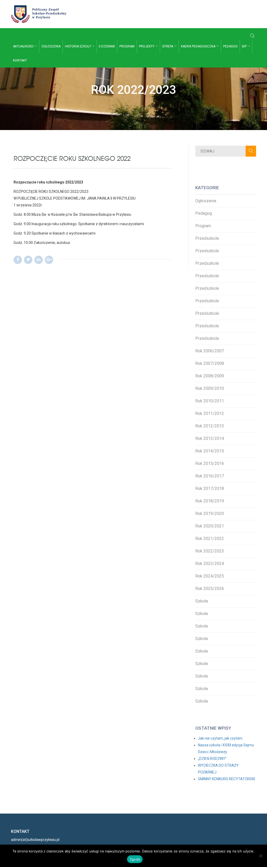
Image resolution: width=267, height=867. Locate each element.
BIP (244, 46)
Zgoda (135, 859)
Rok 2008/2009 (209, 375)
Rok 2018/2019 (209, 501)
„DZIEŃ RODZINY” (212, 759)
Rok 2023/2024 (209, 563)
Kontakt (20, 60)
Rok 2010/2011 (209, 400)
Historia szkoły (78, 46)
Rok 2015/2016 (209, 463)
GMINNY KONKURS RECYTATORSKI (226, 779)
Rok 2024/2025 (209, 576)
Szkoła (201, 601)
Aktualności (23, 46)
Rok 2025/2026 (209, 588)
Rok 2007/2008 (209, 363)
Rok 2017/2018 (209, 488)
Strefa (168, 46)
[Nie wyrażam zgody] (260, 855)
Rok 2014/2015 (209, 450)
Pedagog (230, 46)
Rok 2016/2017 (209, 476)
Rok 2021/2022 (209, 538)
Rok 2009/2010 (209, 388)
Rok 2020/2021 (209, 526)
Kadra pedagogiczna (198, 46)
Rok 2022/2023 (209, 551)
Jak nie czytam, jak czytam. (220, 738)
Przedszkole (207, 238)
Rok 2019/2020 (209, 513)
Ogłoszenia (50, 46)
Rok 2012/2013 (209, 425)
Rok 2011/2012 (209, 413)
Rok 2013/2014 (209, 438)
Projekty (147, 46)
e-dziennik (107, 46)
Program (127, 46)
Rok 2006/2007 (209, 350)
